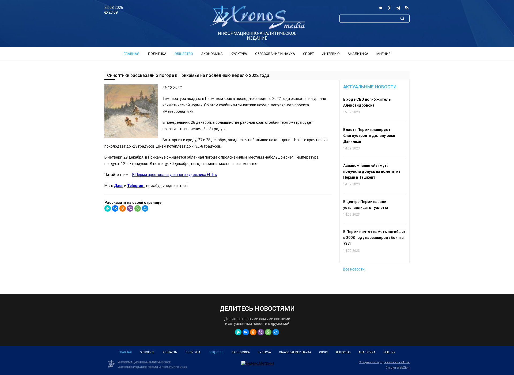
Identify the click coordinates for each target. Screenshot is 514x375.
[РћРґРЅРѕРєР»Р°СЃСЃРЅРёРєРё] (122, 208)
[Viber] (130, 208)
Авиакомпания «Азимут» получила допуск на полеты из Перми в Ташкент (371, 171)
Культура (239, 54)
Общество (184, 54)
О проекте (147, 352)
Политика (157, 54)
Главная (131, 54)
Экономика (212, 54)
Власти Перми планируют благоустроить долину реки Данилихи (369, 136)
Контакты (169, 352)
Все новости (354, 269)
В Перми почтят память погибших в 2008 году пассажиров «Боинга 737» (374, 238)
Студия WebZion (398, 367)
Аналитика (357, 54)
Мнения (383, 54)
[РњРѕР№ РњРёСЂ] (145, 208)
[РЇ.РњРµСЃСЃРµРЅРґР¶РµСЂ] (107, 208)
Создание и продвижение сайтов (384, 362)
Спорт (308, 54)
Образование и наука (275, 54)
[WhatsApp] (137, 208)
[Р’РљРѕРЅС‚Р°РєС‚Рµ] (115, 208)
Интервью (330, 54)
